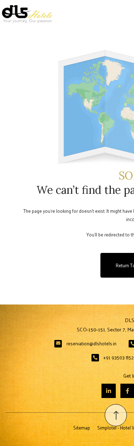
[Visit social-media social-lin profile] (108, 391)
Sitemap (81, 427)
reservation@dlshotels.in (91, 343)
